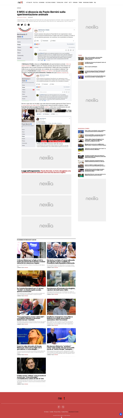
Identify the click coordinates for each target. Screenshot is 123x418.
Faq (95, 2)
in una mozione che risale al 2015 (30, 105)
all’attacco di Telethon (47, 71)
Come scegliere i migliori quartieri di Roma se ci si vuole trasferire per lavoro (95, 165)
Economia (41, 2)
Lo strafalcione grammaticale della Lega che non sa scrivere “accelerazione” (95, 76)
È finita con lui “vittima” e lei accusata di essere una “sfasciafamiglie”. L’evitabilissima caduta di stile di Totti (31, 377)
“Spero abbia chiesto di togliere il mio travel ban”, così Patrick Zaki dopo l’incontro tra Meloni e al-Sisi (94, 140)
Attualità (29, 2)
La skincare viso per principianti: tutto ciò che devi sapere (95, 63)
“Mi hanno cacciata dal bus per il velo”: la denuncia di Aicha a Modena (95, 149)
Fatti (70, 2)
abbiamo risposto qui (62, 72)
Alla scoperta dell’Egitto (91, 66)
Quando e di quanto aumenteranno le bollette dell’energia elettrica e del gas (94, 161)
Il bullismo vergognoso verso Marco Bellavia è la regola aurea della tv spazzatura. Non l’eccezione (60, 318)
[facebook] (18, 25)
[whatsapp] (25, 25)
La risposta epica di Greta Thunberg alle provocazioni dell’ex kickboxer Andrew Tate (95, 72)
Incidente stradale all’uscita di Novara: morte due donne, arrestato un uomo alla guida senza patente (95, 156)
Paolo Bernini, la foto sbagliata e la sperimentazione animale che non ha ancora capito (46, 171)
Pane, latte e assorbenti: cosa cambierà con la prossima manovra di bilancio (95, 131)
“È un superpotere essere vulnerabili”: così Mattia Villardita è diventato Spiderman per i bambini (30, 318)
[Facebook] (58, 406)
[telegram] (28, 25)
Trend (80, 2)
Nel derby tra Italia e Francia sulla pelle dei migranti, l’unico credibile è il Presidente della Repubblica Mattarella (61, 261)
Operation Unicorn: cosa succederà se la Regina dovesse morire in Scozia (95, 175)
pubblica (46, 107)
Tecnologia (60, 2)
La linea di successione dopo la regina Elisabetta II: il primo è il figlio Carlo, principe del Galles (94, 170)
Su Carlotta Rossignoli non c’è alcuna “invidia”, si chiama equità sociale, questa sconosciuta (30, 290)
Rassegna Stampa (88, 2)
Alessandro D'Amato (21, 17)
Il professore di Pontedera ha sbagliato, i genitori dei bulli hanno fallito (61, 289)
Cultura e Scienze (50, 2)
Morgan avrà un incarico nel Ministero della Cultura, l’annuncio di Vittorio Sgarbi (95, 145)
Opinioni (75, 2)
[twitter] (21, 25)
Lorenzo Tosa (20, 267)
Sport (66, 2)
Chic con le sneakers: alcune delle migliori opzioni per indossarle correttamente (93, 58)
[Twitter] (62, 406)
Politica (35, 2)
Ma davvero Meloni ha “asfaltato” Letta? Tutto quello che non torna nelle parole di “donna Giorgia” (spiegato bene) (60, 347)
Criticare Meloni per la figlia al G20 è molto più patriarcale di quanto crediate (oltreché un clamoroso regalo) (31, 261)
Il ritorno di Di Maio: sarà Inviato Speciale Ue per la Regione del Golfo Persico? (95, 135)
